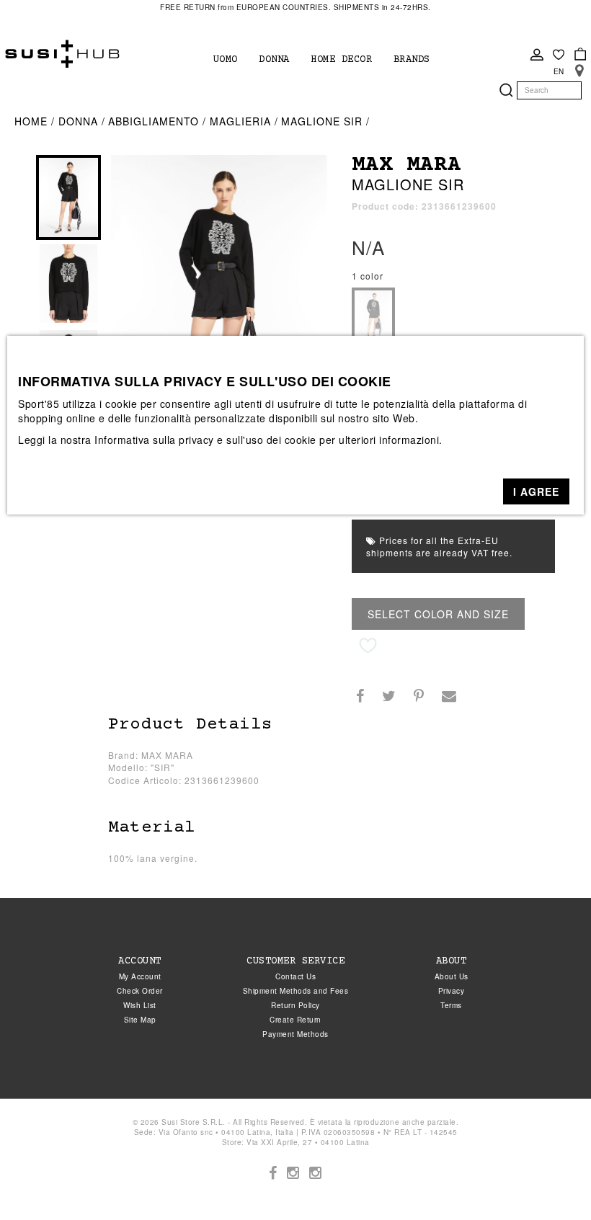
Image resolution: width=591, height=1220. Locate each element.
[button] (536, 491)
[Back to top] (550, 1179)
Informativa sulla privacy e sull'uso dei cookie (205, 439)
